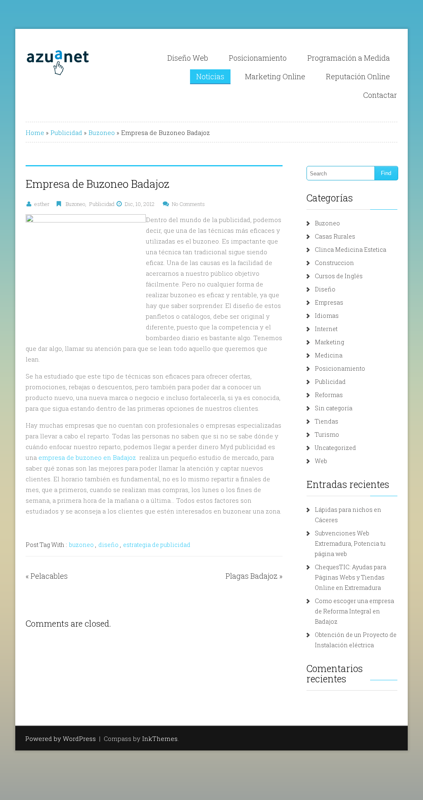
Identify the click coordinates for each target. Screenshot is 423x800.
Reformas (329, 395)
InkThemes (160, 738)
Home (35, 132)
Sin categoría (333, 408)
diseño (108, 545)
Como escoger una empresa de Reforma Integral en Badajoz (354, 611)
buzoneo (81, 545)
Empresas (329, 302)
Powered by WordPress (60, 738)
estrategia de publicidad (156, 545)
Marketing (329, 342)
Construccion (334, 263)
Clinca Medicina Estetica (350, 249)
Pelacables (49, 576)
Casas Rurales (335, 236)
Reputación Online (358, 76)
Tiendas (326, 421)
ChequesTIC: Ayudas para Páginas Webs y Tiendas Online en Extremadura (350, 577)
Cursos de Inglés (339, 276)
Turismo (327, 434)
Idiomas (327, 316)
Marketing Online (275, 76)
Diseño (325, 289)
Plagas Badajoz (252, 576)
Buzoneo (101, 132)
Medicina (328, 355)
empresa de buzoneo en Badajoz (87, 457)
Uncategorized (335, 448)
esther (42, 204)
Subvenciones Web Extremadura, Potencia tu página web (350, 543)
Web (321, 461)
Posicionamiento (258, 58)
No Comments (188, 204)
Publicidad (66, 132)
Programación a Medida (348, 58)
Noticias (210, 76)
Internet (326, 329)
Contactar (380, 95)
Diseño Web (187, 58)
